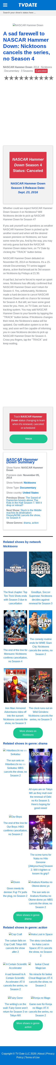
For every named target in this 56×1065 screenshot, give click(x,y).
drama (27, 522)
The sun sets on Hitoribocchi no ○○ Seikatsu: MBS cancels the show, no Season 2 (15, 768)
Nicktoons (30, 482)
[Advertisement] (28, 115)
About (41, 1053)
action (35, 522)
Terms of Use (32, 1057)
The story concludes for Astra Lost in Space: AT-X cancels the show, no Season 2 (40, 948)
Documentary (28, 487)
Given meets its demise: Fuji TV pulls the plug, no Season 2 (15, 892)
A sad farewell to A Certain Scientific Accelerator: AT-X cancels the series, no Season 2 (15, 982)
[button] (5, 5)
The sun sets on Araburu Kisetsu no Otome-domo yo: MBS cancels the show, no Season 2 (40, 900)
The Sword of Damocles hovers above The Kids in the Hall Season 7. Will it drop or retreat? (24, 501)
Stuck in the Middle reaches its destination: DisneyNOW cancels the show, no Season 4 (24, 514)
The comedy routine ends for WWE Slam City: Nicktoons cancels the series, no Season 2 (41, 647)
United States (31, 492)
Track (28, 439)
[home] (28, 6)
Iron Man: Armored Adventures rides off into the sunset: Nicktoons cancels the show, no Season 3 (15, 716)
